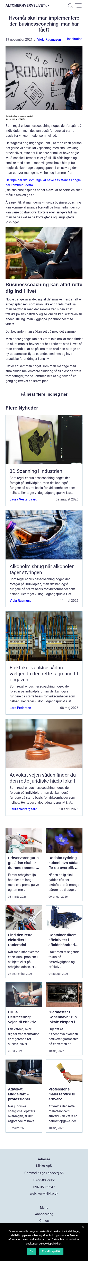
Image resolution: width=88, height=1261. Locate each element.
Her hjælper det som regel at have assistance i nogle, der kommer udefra (43, 182)
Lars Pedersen (20, 708)
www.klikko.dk (47, 1193)
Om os (44, 1221)
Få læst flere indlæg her (44, 394)
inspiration (74, 39)
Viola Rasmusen (49, 39)
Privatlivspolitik (51, 1251)
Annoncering (44, 1214)
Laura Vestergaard (23, 499)
